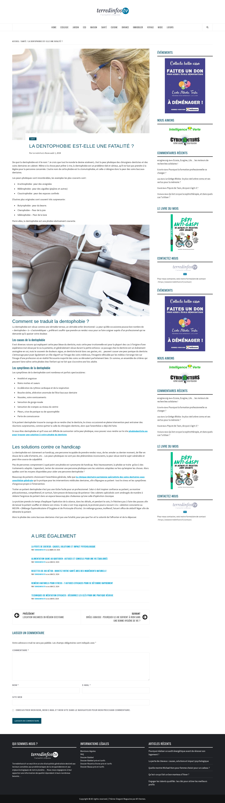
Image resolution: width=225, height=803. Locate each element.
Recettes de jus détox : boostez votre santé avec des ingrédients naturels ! (69, 570)
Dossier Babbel (87, 757)
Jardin (76, 27)
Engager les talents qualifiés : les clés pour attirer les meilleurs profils (178, 783)
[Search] (207, 27)
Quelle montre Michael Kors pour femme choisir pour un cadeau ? (179, 767)
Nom (15, 685)
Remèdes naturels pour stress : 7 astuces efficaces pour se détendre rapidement (72, 583)
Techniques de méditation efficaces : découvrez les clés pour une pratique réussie (72, 595)
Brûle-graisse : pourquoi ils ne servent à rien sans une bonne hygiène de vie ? (113, 617)
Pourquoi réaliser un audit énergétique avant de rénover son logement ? (177, 753)
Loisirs (170, 27)
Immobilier (138, 27)
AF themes (140, 799)
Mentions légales (88, 751)
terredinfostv (39, 153)
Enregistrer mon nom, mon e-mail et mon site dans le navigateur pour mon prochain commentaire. (73, 710)
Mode (160, 27)
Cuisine (114, 27)
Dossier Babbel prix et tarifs (92, 760)
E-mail (86, 685)
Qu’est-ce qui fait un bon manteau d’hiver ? (169, 774)
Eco (84, 27)
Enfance (125, 27)
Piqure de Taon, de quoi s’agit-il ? (182, 188)
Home (53, 27)
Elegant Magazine (124, 799)
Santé (104, 27)
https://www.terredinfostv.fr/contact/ (175, 282)
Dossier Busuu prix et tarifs (92, 766)
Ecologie (64, 27)
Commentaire (20, 650)
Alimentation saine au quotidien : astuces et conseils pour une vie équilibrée (69, 558)
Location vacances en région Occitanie (43, 615)
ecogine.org (162, 160)
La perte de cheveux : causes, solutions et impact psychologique (63, 546)
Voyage (150, 27)
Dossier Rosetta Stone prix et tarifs (96, 763)
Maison (93, 27)
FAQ (82, 754)
